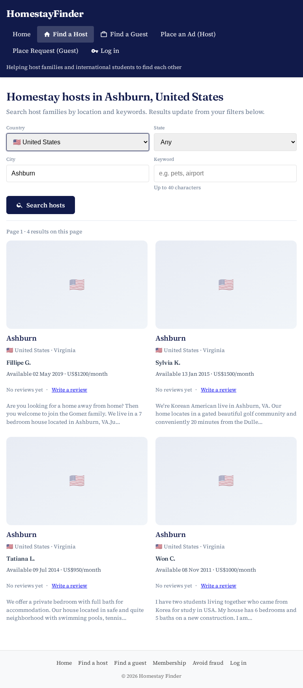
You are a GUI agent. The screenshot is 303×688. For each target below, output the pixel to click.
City (10, 159)
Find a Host (70, 34)
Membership (169, 663)
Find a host (93, 663)
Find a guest (130, 663)
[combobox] (77, 173)
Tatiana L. (20, 558)
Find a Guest (129, 34)
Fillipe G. (18, 362)
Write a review (69, 389)
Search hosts (45, 205)
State (159, 128)
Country (15, 128)
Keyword (164, 159)
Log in (110, 50)
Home (22, 34)
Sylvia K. (167, 362)
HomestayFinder (44, 13)
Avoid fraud (208, 663)
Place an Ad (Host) (188, 34)
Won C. (165, 558)
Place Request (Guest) (46, 50)
